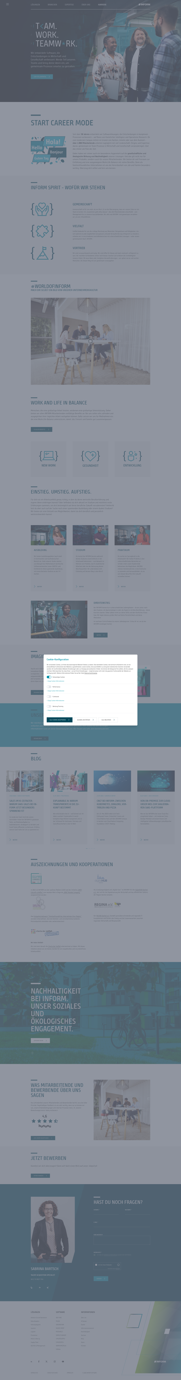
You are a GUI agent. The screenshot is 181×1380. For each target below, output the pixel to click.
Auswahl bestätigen (83, 720)
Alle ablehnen (106, 720)
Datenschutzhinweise (90, 673)
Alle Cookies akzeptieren (58, 720)
